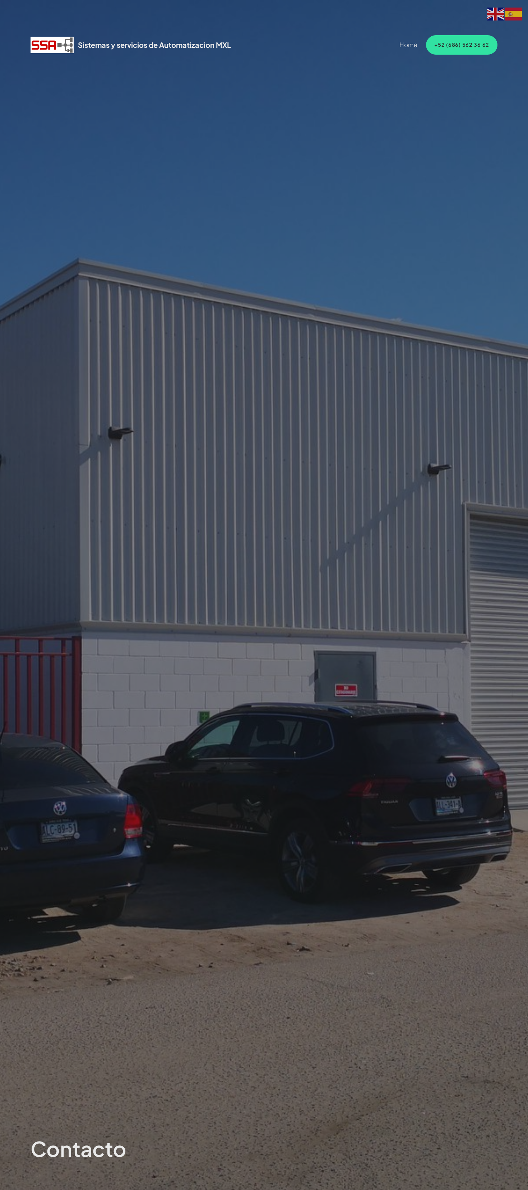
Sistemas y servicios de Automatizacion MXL (154, 44)
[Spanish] (514, 13)
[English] (496, 13)
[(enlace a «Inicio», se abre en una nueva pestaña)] (52, 45)
